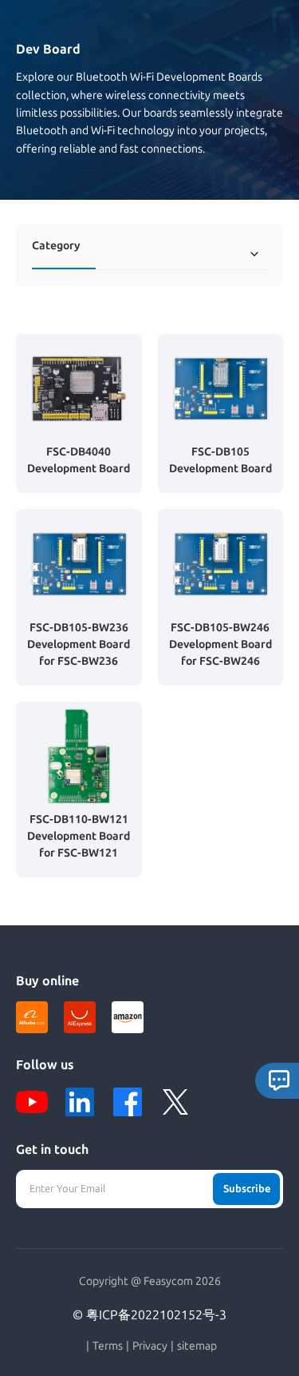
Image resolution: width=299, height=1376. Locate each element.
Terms (107, 1346)
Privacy (149, 1346)
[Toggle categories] (254, 254)
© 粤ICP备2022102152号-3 (149, 1314)
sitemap (197, 1346)
